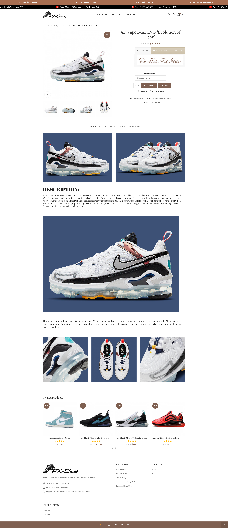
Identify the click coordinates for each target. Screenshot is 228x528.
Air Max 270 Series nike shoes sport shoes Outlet (95, 439)
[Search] (169, 14)
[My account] (173, 14)
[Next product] (184, 25)
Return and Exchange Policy (126, 482)
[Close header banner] (225, 2)
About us (46, 510)
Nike (51, 26)
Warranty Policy (122, 469)
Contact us (47, 514)
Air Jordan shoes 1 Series (60, 438)
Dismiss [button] (224, 525)
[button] (46, 109)
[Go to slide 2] (115, 448)
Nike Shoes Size (150, 73)
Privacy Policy (121, 478)
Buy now (164, 85)
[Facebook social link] (147, 102)
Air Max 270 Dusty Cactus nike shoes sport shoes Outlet (132, 439)
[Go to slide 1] (112, 448)
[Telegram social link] (159, 102)
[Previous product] (178, 25)
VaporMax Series (62, 26)
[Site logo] (55, 14)
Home (45, 26)
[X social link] (150, 102)
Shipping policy (121, 473)
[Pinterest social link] (153, 102)
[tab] (143, 50)
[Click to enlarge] (48, 95)
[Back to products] (181, 25)
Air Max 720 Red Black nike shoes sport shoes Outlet (168, 439)
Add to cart (149, 85)
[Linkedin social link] (156, 102)
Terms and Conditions (124, 486)
